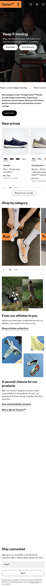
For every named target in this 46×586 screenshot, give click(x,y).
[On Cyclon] (11, 4)
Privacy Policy (34, 582)
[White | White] (24, 158)
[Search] (31, 4)
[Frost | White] (40, 158)
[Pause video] (43, 79)
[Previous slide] (4, 269)
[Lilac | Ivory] (33, 158)
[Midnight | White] (5, 158)
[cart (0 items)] (37, 4)
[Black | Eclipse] (18, 158)
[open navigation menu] (43, 4)
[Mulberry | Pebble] (11, 158)
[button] (10, 47)
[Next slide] (9, 187)
